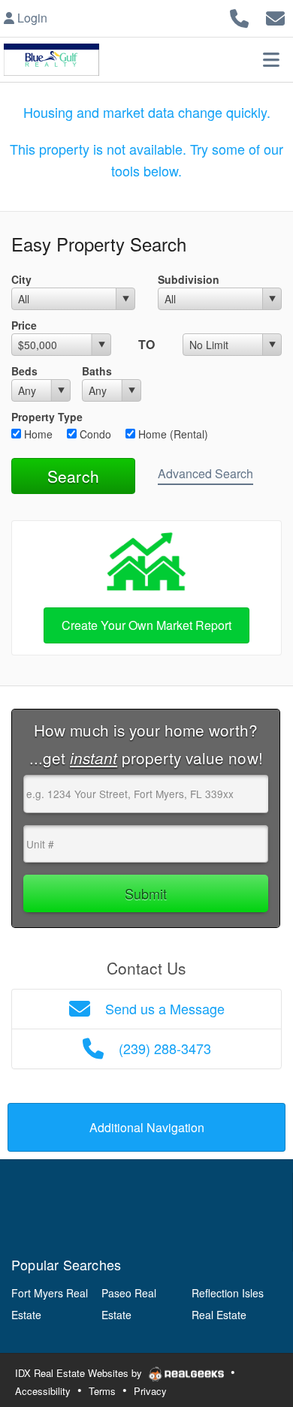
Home (37, 433)
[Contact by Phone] (239, 16)
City (21, 279)
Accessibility (43, 1391)
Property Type (47, 416)
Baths (97, 370)
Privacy (150, 1391)
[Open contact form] (275, 16)
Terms (102, 1391)
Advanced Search (205, 473)
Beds (24, 370)
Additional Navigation (146, 1127)
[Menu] (271, 59)
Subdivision (188, 279)
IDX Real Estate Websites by (80, 1373)
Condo (94, 433)
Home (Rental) (171, 433)
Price (24, 325)
